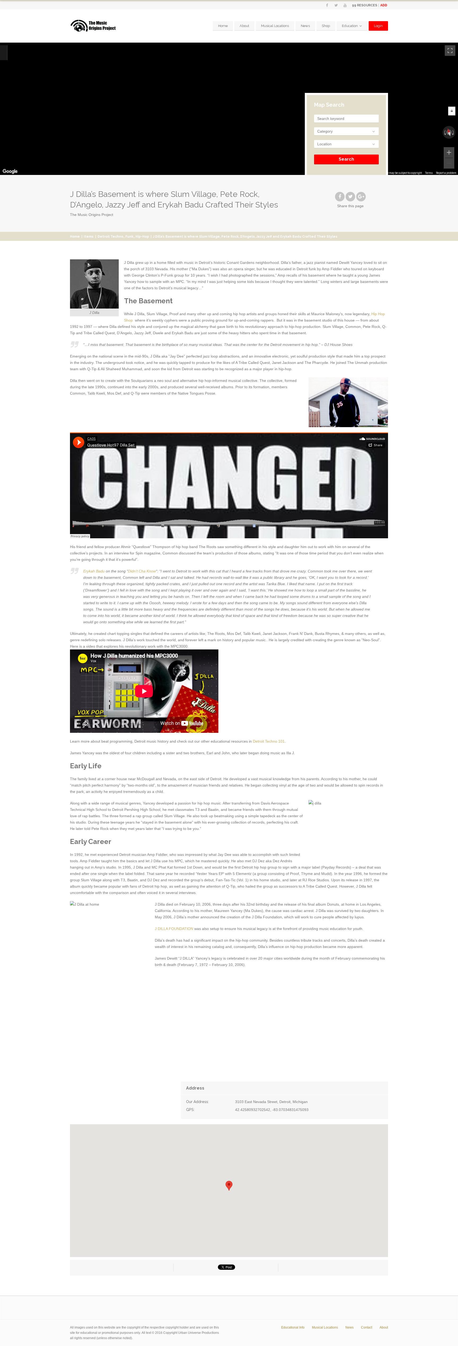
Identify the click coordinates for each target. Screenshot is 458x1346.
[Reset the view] (448, 132)
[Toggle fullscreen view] (450, 50)
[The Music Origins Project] (93, 26)
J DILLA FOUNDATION (174, 929)
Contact (366, 1327)
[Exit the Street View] (3, 52)
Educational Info (293, 1327)
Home (223, 26)
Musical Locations (275, 26)
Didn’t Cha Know (142, 571)
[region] (229, 109)
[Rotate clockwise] (453, 132)
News (305, 26)
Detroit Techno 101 (269, 741)
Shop (326, 26)
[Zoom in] (449, 152)
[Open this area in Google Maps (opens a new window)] (10, 171)
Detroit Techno (110, 236)
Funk (129, 236)
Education (350, 26)
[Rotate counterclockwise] (444, 132)
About (244, 26)
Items (89, 236)
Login (378, 26)
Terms (429, 172)
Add (383, 5)
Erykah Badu (94, 571)
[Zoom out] (449, 163)
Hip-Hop (142, 236)
